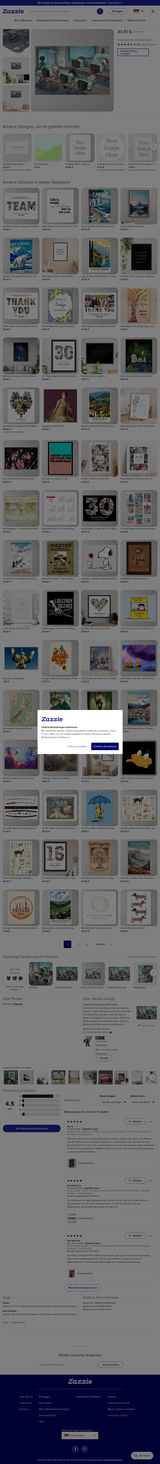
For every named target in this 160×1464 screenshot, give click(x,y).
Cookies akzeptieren (105, 746)
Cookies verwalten (77, 746)
